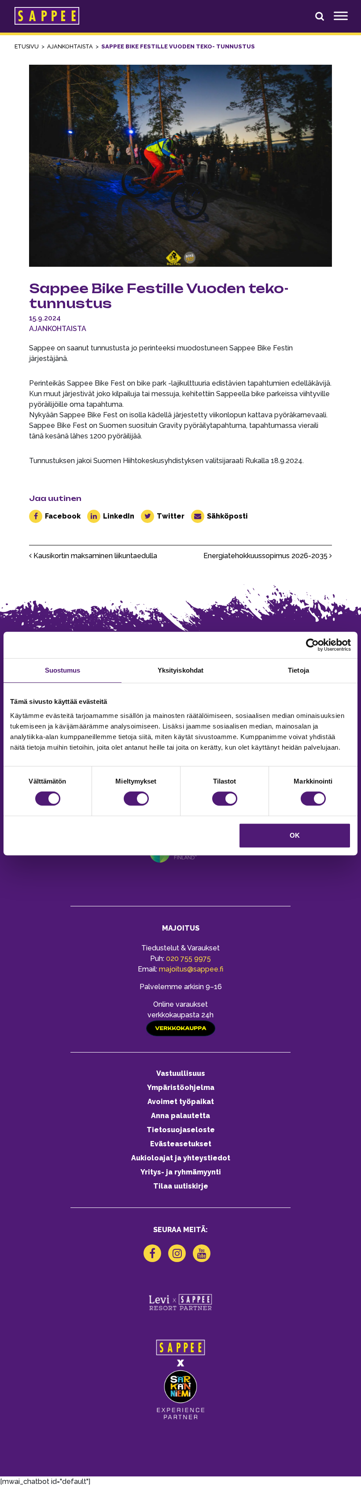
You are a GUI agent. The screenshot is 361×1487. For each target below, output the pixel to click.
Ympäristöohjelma (180, 1087)
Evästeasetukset (180, 1144)
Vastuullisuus (180, 1073)
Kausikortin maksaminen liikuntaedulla (94, 556)
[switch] (136, 798)
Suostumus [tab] (63, 670)
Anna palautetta (180, 1116)
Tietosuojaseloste (181, 1130)
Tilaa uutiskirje (180, 1186)
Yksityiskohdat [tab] (180, 670)
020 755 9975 (188, 958)
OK (295, 835)
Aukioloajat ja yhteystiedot (180, 1158)
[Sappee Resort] (47, 16)
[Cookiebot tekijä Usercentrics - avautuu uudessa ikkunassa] (312, 644)
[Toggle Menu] (341, 16)
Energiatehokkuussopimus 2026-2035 (266, 556)
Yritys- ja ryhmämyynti (180, 1172)
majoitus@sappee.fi (191, 969)
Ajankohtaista (57, 328)
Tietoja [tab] (298, 670)
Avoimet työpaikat (180, 1101)
